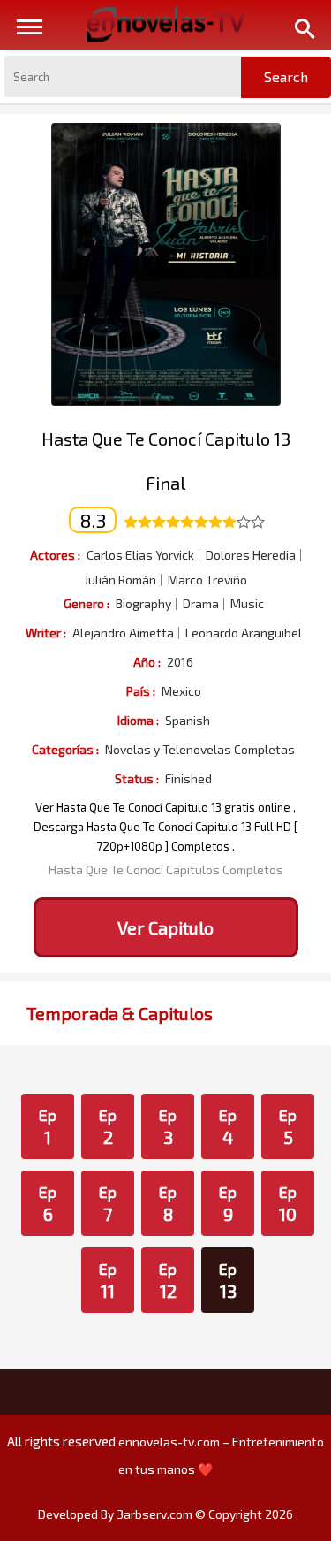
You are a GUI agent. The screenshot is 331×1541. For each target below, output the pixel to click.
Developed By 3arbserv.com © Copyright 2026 (165, 1514)
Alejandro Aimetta (123, 633)
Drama (201, 604)
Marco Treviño (207, 580)
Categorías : (65, 749)
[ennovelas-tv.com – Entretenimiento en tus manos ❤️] (166, 23)
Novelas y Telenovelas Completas (200, 750)
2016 (180, 662)
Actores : (55, 554)
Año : (147, 661)
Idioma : (138, 720)
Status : (137, 778)
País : (140, 690)
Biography (143, 604)
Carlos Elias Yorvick (140, 555)
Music (247, 604)
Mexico (181, 691)
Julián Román (120, 580)
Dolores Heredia (251, 555)
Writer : (46, 632)
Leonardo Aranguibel (243, 633)
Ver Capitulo (165, 927)
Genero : (86, 603)
